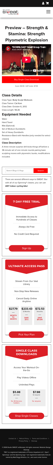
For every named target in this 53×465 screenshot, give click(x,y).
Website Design (45, 447)
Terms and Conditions (39, 438)
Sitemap (34, 441)
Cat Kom (18, 103)
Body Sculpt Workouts (22, 100)
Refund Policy (24, 438)
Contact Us (12, 438)
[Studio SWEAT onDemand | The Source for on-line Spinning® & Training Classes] (11, 12)
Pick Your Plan (27, 334)
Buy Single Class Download (26, 79)
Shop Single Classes (26, 415)
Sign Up (26, 248)
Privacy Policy (23, 441)
